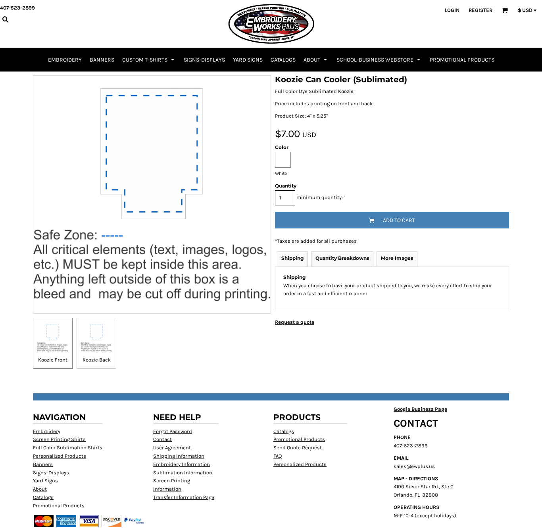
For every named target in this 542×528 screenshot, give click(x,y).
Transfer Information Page (183, 497)
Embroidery (46, 431)
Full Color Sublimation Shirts (67, 448)
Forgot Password (172, 431)
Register (480, 10)
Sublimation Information (182, 473)
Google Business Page (420, 409)
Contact (162, 439)
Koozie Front (52, 360)
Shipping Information (178, 456)
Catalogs (43, 497)
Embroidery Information (181, 464)
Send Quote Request (297, 448)
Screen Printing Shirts (59, 439)
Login (452, 10)
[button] (149, 60)
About (40, 489)
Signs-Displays (51, 473)
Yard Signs (45, 481)
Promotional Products (59, 506)
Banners (43, 464)
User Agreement (172, 448)
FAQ (277, 456)
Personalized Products (59, 456)
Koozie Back (97, 360)
